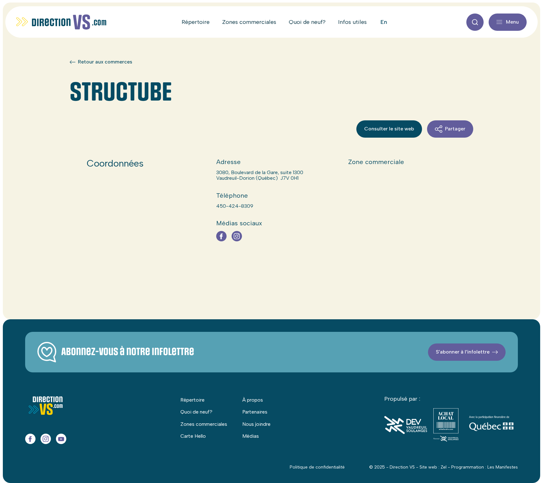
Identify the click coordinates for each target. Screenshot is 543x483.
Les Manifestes (502, 467)
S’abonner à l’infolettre (463, 352)
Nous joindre (256, 424)
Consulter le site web (389, 129)
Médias (250, 436)
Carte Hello (193, 436)
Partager (455, 129)
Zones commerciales (249, 22)
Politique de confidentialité (317, 467)
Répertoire (196, 22)
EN (384, 22)
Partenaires (254, 412)
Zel (444, 467)
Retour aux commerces (105, 62)
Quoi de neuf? (307, 22)
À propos (252, 400)
